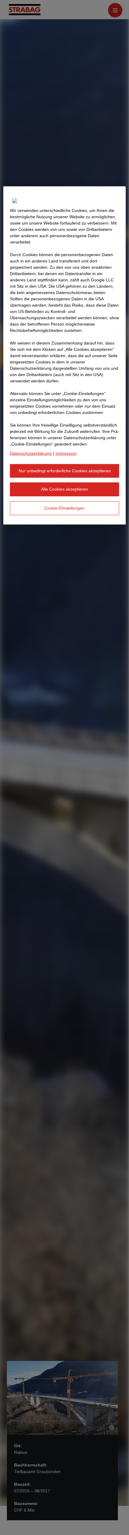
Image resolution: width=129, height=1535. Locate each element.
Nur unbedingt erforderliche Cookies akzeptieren (65, 470)
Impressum (66, 453)
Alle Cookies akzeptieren (64, 489)
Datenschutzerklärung (31, 453)
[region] (64, 355)
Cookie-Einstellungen (64, 508)
